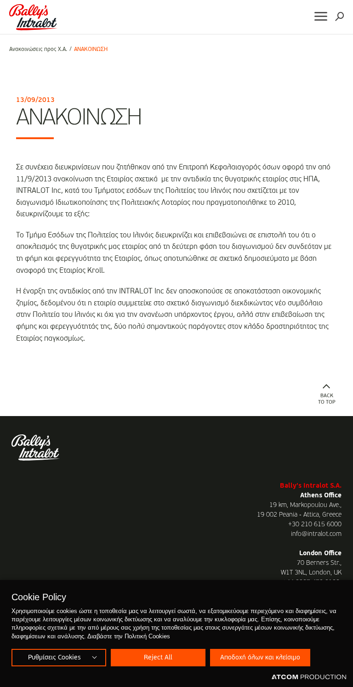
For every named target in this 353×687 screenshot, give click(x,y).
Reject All (158, 657)
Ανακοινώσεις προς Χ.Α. (38, 49)
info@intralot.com (316, 534)
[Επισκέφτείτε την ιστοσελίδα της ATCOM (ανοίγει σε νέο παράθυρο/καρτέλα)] (309, 677)
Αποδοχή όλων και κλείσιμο (260, 657)
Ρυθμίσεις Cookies (54, 657)
